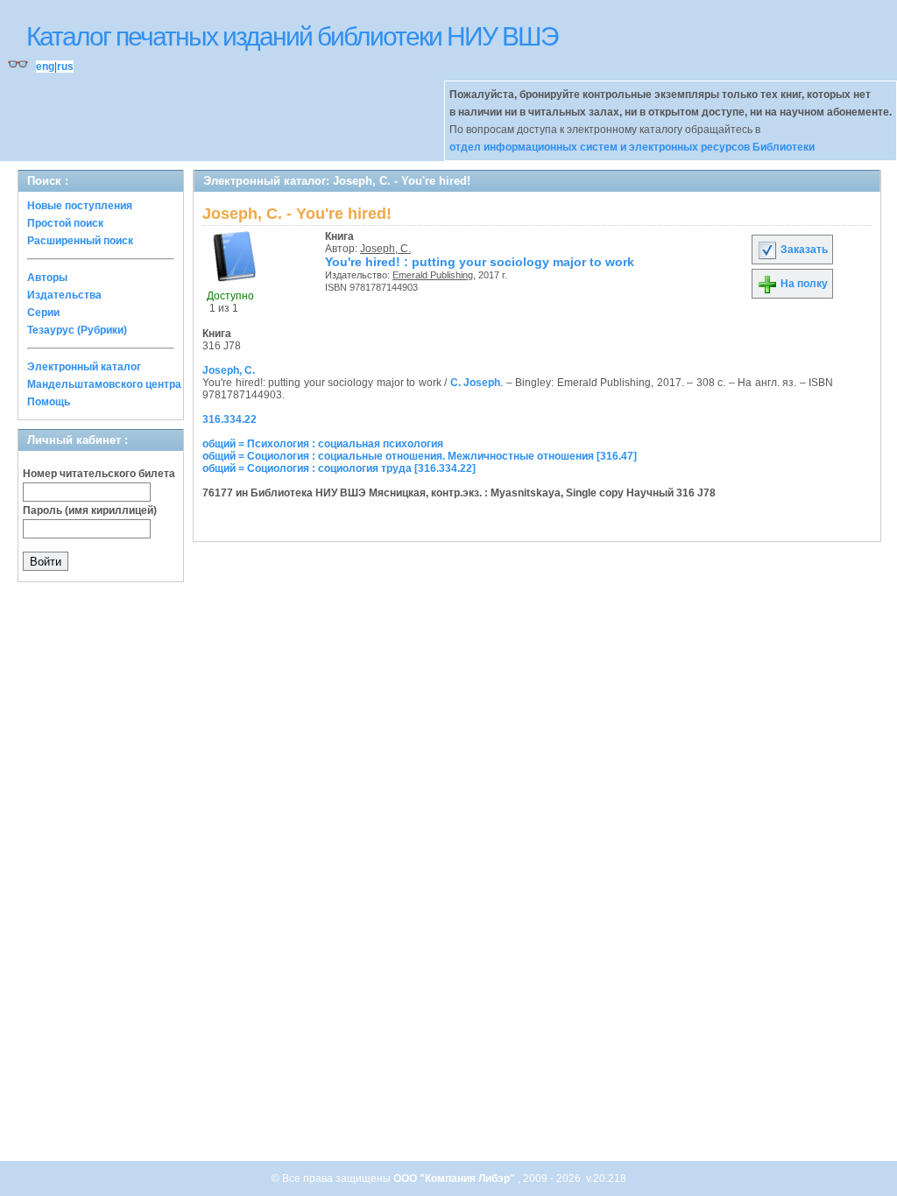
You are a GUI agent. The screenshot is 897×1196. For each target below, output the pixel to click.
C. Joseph (475, 382)
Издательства (64, 295)
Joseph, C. (385, 249)
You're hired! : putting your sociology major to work (479, 262)
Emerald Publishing (432, 275)
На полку (803, 284)
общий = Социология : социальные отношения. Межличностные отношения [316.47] (419, 456)
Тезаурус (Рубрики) (77, 330)
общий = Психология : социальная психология (322, 444)
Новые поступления (79, 206)
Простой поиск (65, 223)
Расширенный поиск (80, 241)
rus (65, 66)
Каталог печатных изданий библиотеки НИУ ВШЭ (292, 36)
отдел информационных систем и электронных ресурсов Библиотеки (632, 147)
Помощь (48, 402)
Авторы (47, 277)
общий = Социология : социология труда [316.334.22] (339, 468)
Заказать (803, 249)
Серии (43, 312)
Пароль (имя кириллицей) (90, 510)
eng (45, 66)
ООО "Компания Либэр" (455, 1178)
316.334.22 (229, 419)
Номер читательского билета (99, 474)
